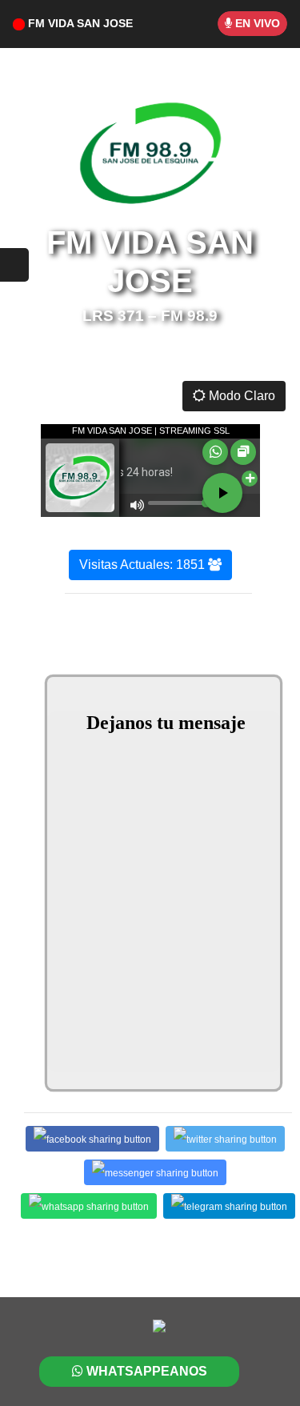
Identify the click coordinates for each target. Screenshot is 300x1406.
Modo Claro (240, 396)
